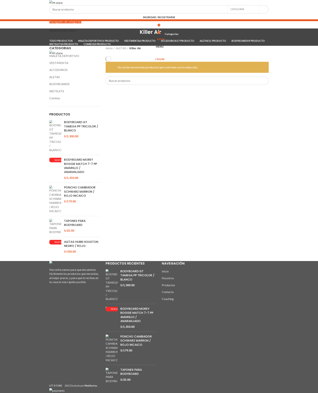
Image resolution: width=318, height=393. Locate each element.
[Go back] (135, 34)
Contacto (168, 292)
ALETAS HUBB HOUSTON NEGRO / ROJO (81, 244)
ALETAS (54, 77)
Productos (168, 285)
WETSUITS (56, 91)
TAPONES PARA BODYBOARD (75, 223)
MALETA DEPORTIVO (64, 56)
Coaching (168, 299)
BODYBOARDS (59, 84)
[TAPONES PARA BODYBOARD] (55, 226)
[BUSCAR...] (263, 9)
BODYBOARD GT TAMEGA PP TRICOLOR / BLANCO (81, 126)
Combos (54, 98)
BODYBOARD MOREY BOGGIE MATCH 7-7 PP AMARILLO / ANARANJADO (80, 166)
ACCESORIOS (58, 70)
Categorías (172, 34)
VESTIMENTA (58, 63)
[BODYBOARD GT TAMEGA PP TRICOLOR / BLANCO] (55, 136)
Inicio (109, 48)
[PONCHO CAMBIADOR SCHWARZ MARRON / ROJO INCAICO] (55, 199)
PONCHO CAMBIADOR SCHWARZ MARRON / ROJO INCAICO (80, 191)
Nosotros (168, 278)
